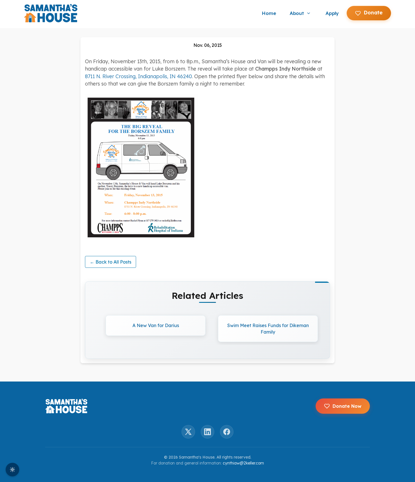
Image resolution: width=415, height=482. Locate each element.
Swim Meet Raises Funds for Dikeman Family (268, 328)
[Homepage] (51, 13)
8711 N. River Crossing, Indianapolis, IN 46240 (138, 76)
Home (269, 13)
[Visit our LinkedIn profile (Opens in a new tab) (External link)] (207, 432)
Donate (373, 12)
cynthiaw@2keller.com (243, 463)
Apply (332, 13)
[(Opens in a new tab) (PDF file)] (207, 167)
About (297, 13)
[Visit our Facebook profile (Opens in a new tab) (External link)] (226, 432)
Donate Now (347, 406)
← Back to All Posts (110, 262)
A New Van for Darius (155, 325)
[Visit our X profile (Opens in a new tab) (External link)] (188, 432)
